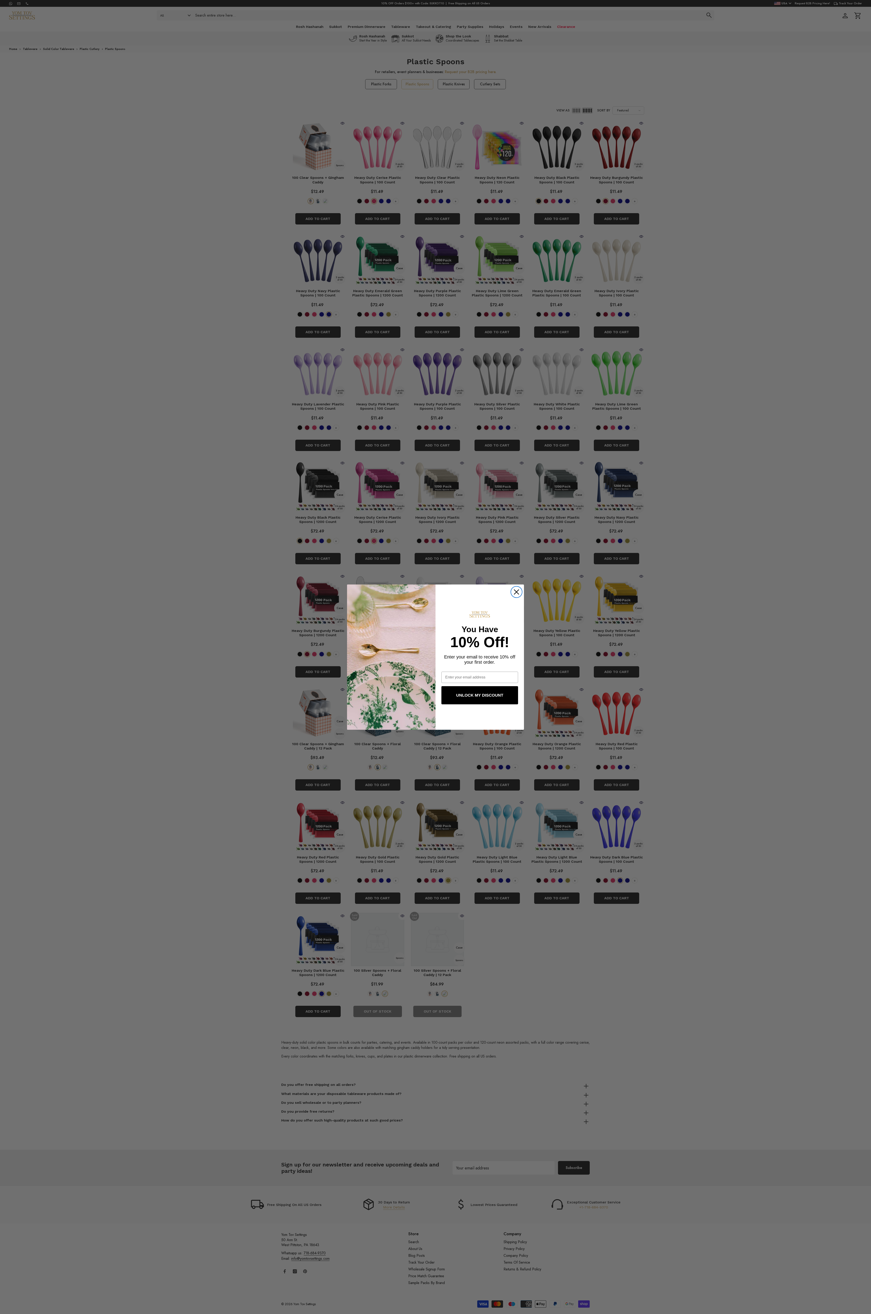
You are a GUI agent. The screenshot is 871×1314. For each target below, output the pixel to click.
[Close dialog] (516, 592)
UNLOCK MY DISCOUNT (479, 695)
